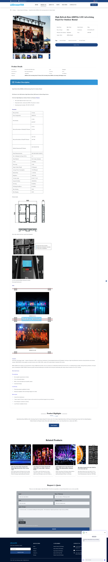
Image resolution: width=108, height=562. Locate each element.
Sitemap (34, 555)
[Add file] (83, 560)
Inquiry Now (94, 4)
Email (20, 494)
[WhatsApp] (106, 281)
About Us (51, 4)
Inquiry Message (22, 507)
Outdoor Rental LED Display (22, 10)
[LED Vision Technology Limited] (17, 5)
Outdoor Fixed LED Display (58, 555)
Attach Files (21, 520)
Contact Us (73, 4)
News (57, 4)
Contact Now (20, 474)
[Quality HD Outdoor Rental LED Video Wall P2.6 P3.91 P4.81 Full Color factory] (87, 454)
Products (43, 4)
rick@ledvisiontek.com (23, 1)
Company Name (58, 500)
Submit (54, 529)
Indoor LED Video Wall (57, 552)
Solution (64, 4)
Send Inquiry (54, 425)
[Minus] (105, 532)
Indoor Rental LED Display (58, 548)
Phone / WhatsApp (59, 494)
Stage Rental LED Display (58, 550)
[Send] (105, 560)
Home (36, 4)
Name (19, 500)
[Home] (10, 10)
